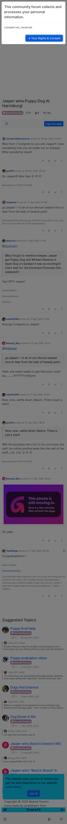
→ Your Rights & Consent (44, 38)
